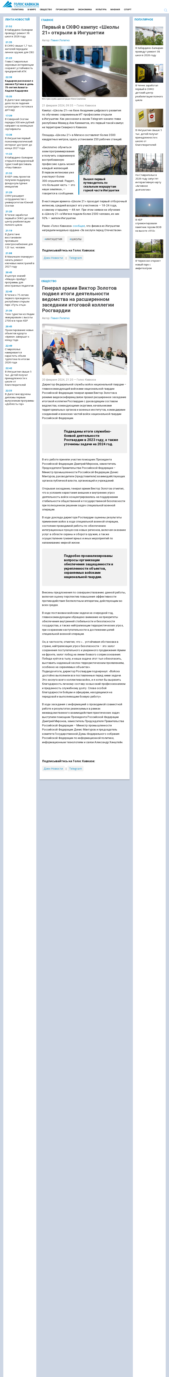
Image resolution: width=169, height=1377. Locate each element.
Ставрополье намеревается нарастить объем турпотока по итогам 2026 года (17, 355)
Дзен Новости (53, 258)
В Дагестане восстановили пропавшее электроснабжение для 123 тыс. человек (19, 240)
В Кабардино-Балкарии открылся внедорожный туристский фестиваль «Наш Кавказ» (19, 162)
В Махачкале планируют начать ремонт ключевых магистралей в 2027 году (19, 261)
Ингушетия (54, 239)
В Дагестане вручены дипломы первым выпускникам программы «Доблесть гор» (19, 398)
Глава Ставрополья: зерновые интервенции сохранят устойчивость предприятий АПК (19, 66)
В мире (32, 9)
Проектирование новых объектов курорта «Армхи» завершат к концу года (19, 334)
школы (76, 239)
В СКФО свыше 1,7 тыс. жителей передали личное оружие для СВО (19, 49)
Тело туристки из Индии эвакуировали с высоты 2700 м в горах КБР (19, 317)
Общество (46, 9)
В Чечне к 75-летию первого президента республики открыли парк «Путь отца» (17, 299)
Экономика (85, 9)
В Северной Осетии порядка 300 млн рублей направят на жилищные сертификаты (19, 123)
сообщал (79, 225)
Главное (47, 20)
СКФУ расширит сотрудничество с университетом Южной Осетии (19, 200)
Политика (18, 9)
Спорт (127, 9)
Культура (101, 9)
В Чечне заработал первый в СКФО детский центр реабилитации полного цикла (19, 219)
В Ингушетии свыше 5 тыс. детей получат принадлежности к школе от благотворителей (18, 378)
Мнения (115, 9)
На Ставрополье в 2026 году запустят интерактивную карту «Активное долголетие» (148, 182)
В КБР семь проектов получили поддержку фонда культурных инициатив (17, 181)
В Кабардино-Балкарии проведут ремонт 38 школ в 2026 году (19, 33)
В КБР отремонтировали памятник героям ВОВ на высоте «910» (148, 225)
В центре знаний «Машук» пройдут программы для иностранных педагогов (19, 280)
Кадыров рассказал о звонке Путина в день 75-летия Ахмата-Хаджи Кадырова (19, 85)
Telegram (75, 258)
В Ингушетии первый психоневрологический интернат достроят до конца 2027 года (18, 143)
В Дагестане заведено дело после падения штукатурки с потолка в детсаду (19, 104)
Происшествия (65, 9)
